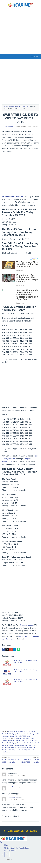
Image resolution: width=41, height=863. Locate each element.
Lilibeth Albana (13, 798)
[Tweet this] (7, 649)
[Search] (6, 854)
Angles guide (7, 461)
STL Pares (19, 734)
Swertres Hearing (26, 625)
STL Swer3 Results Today (15, 745)
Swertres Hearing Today (18, 747)
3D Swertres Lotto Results (16, 731)
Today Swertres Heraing (19, 750)
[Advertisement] (20, 30)
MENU (36, 56)
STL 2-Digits (11, 734)
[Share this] (3, 649)
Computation (28, 459)
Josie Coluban (12, 787)
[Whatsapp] (18, 649)
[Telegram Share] (14, 649)
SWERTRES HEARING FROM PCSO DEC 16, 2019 (30, 760)
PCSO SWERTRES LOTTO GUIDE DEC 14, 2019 (10, 760)
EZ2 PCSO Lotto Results (21, 740)
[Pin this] (11, 649)
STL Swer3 (27, 734)
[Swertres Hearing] (20, 5)
